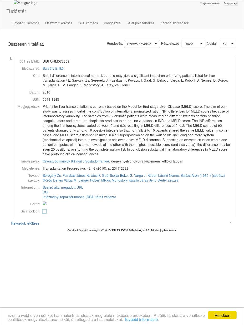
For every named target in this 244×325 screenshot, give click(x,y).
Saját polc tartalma (141, 22)
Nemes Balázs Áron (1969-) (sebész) (197, 175)
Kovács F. (93, 175)
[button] (228, 44)
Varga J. (140, 175)
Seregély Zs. (52, 175)
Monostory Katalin (125, 180)
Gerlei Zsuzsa (168, 180)
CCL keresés (88, 22)
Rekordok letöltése (25, 223)
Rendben (222, 315)
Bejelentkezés (210, 3)
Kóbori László (157, 175)
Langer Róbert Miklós (94, 180)
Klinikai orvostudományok (90, 161)
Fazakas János (74, 175)
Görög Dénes (53, 180)
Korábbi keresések (175, 22)
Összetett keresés (58, 22)
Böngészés (112, 22)
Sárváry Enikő (53, 68)
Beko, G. (126, 175)
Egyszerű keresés (25, 22)
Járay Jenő (148, 180)
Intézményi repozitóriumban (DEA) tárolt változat (79, 196)
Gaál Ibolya (110, 175)
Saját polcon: (30, 211)
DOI (46, 192)
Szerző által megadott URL (63, 187)
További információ (141, 319)
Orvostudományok (56, 161)
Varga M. (70, 180)
